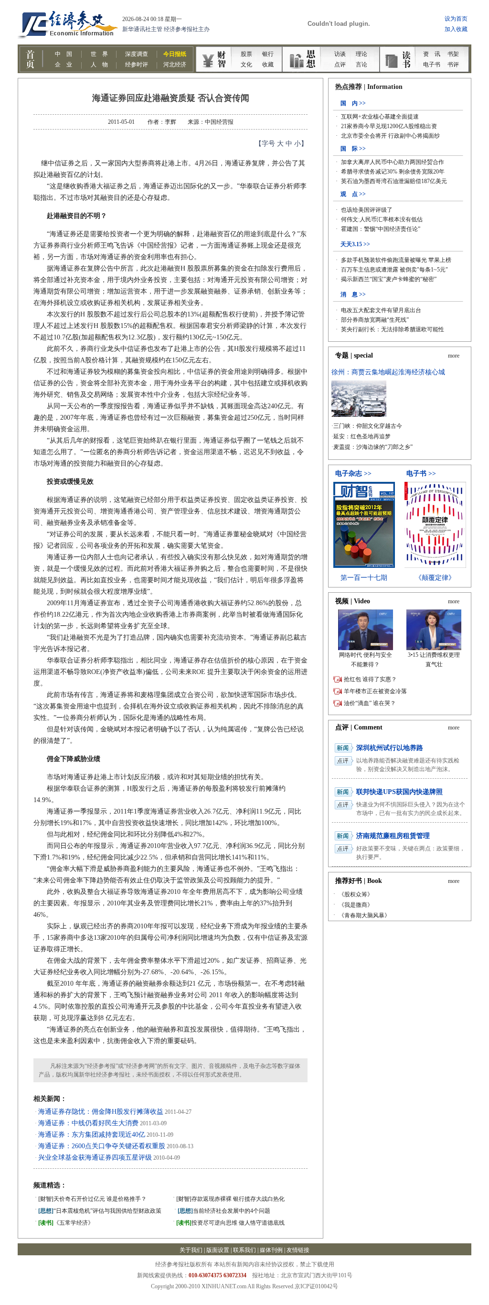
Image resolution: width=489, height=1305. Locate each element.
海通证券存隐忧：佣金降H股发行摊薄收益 (100, 1111)
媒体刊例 (271, 1250)
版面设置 (217, 1250)
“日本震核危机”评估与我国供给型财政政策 (99, 1210)
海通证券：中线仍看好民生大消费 (88, 1123)
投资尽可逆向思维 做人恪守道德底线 (230, 1222)
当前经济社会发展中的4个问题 (224, 1210)
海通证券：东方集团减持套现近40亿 (91, 1134)
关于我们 (191, 1250)
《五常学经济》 (66, 1222)
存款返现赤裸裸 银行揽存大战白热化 (230, 1199)
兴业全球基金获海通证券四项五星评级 (95, 1157)
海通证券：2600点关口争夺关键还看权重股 (101, 1146)
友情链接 (298, 1250)
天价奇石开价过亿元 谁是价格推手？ (92, 1199)
